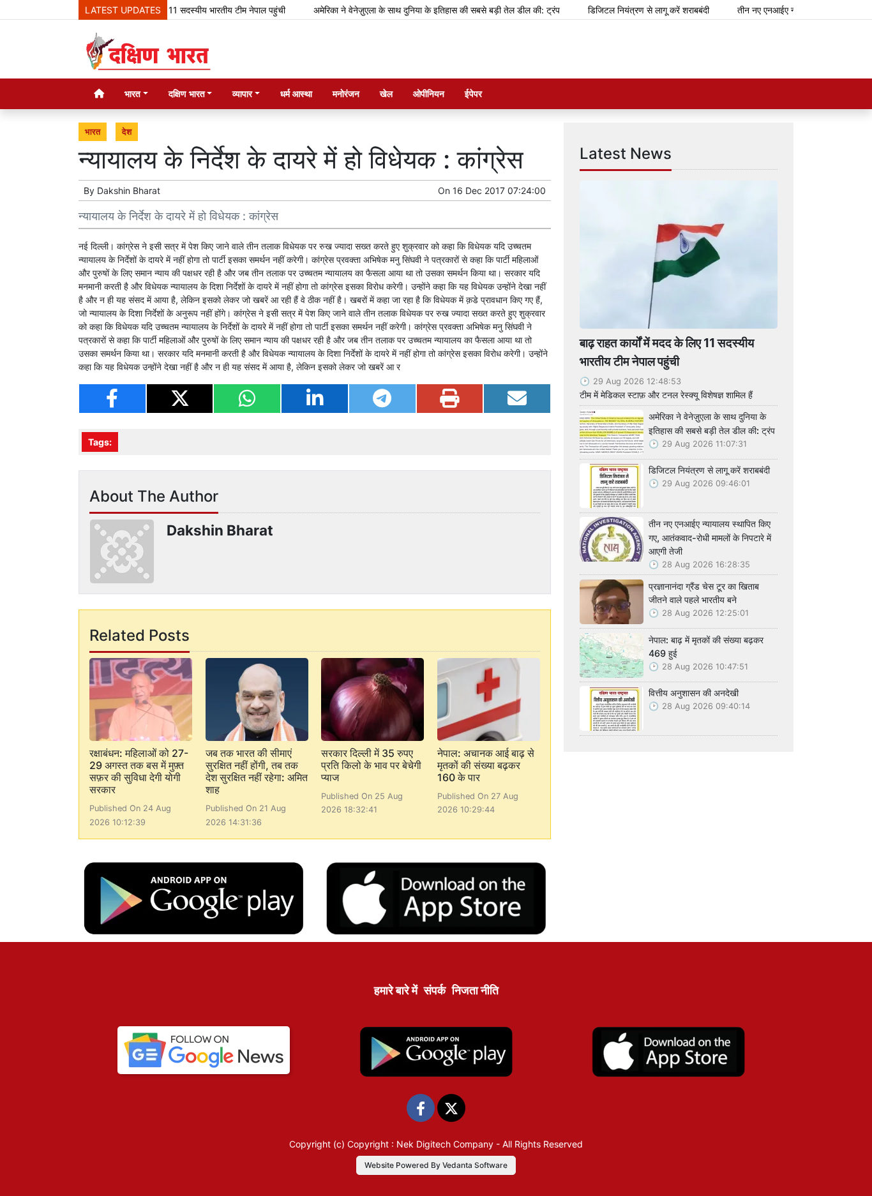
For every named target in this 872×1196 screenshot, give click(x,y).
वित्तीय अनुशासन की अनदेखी (694, 692)
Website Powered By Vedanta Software (436, 1165)
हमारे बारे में (395, 990)
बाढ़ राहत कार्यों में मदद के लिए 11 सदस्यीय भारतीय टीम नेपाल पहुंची (667, 352)
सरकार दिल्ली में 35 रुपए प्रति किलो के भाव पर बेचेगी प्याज (371, 765)
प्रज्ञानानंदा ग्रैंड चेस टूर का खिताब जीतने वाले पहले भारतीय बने (704, 593)
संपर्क (435, 990)
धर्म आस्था (296, 93)
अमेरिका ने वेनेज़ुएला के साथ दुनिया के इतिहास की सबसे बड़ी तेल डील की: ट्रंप (410, 9)
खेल (386, 93)
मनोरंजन (346, 93)
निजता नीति (475, 990)
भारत (92, 132)
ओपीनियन (428, 93)
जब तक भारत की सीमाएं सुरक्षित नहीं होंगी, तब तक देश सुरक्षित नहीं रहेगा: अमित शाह (257, 771)
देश (127, 132)
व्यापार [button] (242, 93)
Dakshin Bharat (128, 190)
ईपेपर (473, 93)
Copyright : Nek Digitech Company (420, 1144)
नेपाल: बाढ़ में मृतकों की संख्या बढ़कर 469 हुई (706, 646)
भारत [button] (132, 93)
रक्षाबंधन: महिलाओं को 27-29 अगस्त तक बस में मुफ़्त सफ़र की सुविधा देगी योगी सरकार (138, 771)
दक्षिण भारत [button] (187, 93)
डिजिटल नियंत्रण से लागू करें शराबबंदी (622, 9)
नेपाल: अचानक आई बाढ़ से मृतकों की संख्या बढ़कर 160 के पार (485, 765)
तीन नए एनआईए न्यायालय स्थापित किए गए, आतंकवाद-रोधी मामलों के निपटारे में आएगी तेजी (710, 537)
